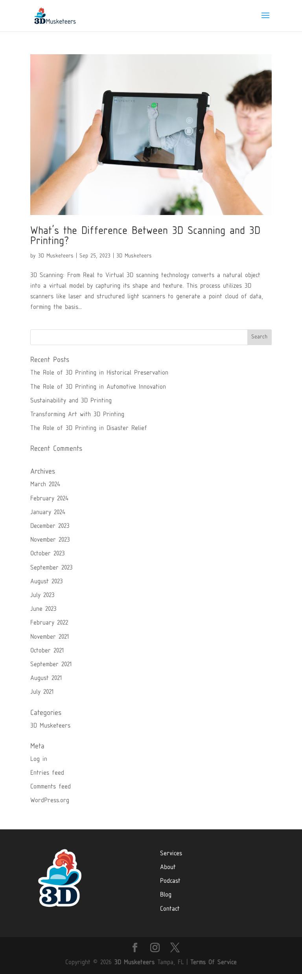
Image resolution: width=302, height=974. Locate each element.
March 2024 (45, 484)
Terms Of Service (213, 962)
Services (171, 854)
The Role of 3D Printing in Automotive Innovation (98, 387)
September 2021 (51, 665)
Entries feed (47, 773)
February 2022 (49, 623)
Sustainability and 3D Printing (71, 401)
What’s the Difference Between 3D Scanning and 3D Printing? (145, 237)
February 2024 (49, 499)
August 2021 (46, 678)
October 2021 (47, 651)
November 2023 (50, 540)
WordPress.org (49, 801)
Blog (165, 895)
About (168, 867)
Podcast (170, 881)
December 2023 (50, 526)
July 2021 (41, 692)
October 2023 (47, 554)
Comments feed (50, 787)
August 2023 (46, 582)
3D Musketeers (56, 256)
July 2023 (42, 595)
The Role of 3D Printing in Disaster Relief (88, 428)
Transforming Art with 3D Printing (77, 415)
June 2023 (43, 609)
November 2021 (49, 637)
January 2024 (47, 512)
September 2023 (51, 568)
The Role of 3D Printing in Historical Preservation (99, 373)
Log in (38, 759)
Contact (170, 909)
